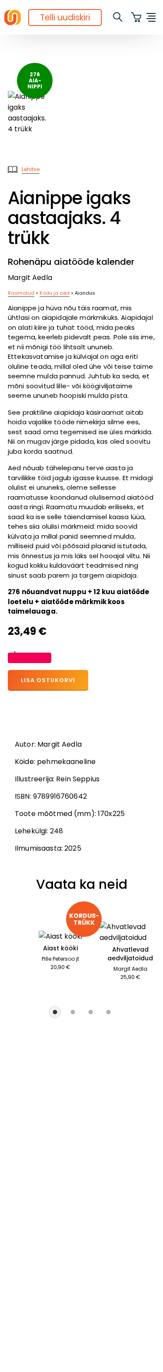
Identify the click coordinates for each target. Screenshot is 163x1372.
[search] (118, 17)
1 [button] (15, 654)
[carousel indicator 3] (90, 1012)
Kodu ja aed (55, 292)
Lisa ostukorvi (48, 680)
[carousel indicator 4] (108, 1012)
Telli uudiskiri (65, 17)
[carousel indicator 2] (73, 1012)
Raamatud (21, 292)
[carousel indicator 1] (55, 1012)
